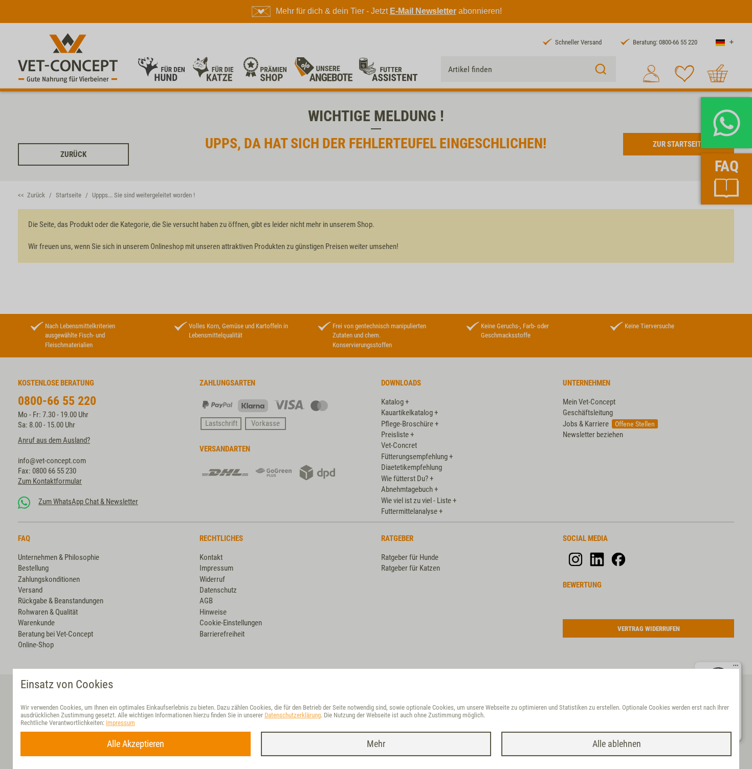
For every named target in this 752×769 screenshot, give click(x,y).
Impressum (120, 723)
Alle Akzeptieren (135, 743)
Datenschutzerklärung (292, 715)
